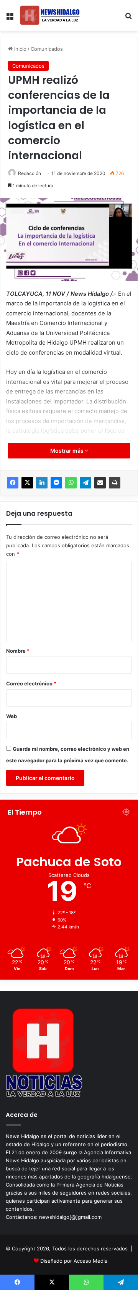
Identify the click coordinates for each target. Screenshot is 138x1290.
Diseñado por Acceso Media (73, 1261)
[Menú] (9, 18)
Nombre (18, 651)
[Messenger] (56, 482)
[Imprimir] (114, 482)
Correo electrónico (31, 683)
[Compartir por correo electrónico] (100, 482)
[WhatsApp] (71, 482)
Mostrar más (67, 450)
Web (11, 716)
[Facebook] (12, 482)
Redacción (29, 173)
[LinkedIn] (42, 482)
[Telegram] (85, 482)
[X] (27, 482)
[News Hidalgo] (49, 15)
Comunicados (47, 49)
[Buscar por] (128, 18)
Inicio (19, 49)
